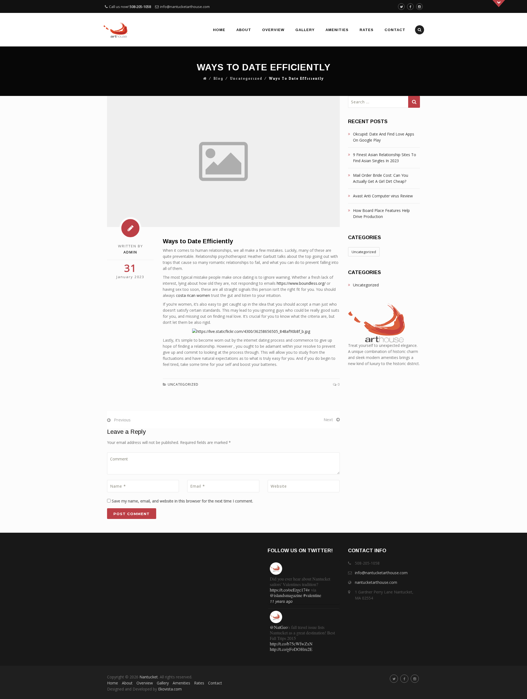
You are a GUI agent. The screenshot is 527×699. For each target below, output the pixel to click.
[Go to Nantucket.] (205, 78)
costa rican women (193, 295)
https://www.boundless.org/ (301, 283)
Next (328, 419)
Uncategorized (246, 78)
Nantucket (148, 676)
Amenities (337, 30)
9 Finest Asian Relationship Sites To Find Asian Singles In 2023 (384, 157)
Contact (395, 30)
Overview (273, 30)
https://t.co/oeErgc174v (290, 590)
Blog (218, 78)
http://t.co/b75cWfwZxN (291, 643)
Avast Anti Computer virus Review (383, 195)
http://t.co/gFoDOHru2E (291, 649)
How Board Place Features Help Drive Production (381, 213)
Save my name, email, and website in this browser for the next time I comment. (182, 501)
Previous (122, 419)
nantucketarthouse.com (376, 582)
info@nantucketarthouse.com (185, 6)
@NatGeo (279, 627)
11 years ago (281, 601)
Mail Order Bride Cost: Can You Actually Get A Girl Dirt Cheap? (380, 178)
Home (219, 30)
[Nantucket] (116, 29)
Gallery (305, 30)
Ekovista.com (170, 689)
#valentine (312, 595)
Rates (367, 30)
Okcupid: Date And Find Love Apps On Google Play (383, 137)
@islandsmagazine (286, 595)
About (243, 30)
